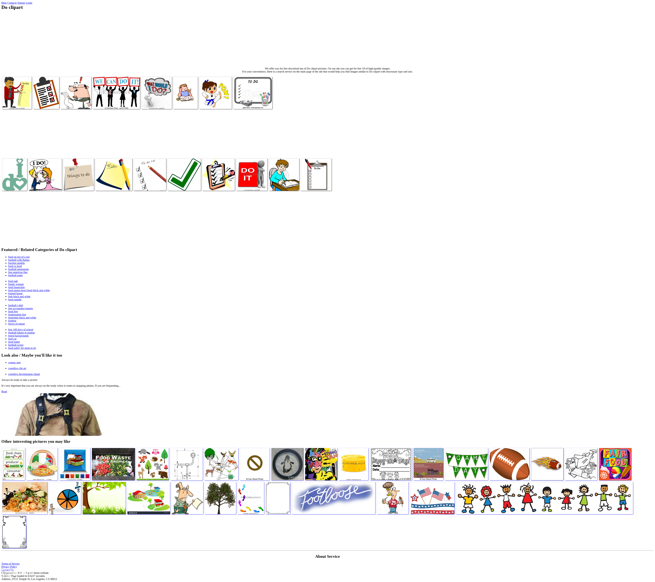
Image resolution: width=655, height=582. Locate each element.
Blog (4, 2)
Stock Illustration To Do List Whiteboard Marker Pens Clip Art (250, 103)
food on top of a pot (19, 256)
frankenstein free (17, 314)
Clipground (17, 571)
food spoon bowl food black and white (29, 290)
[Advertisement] (327, 38)
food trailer (14, 341)
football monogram (18, 269)
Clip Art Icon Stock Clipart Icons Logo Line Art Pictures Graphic (157, 102)
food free (13, 311)
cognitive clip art (17, 368)
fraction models (16, 263)
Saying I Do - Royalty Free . (43, 186)
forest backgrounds (18, 335)
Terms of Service (10, 563)
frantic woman (16, 284)
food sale (13, 281)
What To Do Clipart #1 (45, 104)
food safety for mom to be (22, 348)
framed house (15, 293)
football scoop (15, 344)
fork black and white (19, 296)
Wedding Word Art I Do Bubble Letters (13, 184)
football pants (15, 275)
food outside (14, 299)
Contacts (12, 2)
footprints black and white (22, 317)
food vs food (15, 266)
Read (4, 391)
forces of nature (16, 323)
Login (29, 2)
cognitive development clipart (24, 374)
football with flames (19, 259)
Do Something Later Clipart (78, 186)
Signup (21, 2)
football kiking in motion (21, 332)
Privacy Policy (9, 566)
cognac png (14, 362)
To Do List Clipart (105, 186)
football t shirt (15, 305)
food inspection (16, 287)
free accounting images (20, 308)
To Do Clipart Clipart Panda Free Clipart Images (182, 184)
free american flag (17, 272)
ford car (12, 338)
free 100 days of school (20, 329)
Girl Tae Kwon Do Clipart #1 (214, 104)
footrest (12, 320)
